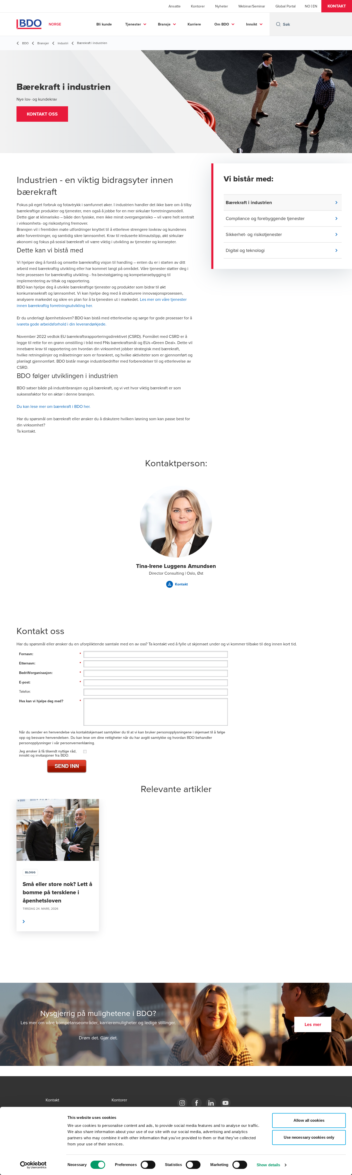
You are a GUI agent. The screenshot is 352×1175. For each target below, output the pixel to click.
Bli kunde (104, 24)
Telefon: (25, 692)
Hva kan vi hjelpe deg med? (50, 701)
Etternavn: (50, 663)
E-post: (50, 682)
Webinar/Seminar (251, 6)
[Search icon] (278, 24)
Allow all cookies (309, 1120)
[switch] (148, 1165)
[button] (336, 6)
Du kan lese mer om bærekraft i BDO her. (53, 406)
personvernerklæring (77, 743)
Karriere (194, 24)
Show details (268, 1165)
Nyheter (221, 6)
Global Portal (285, 6)
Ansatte (175, 6)
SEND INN (67, 765)
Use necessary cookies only (309, 1137)
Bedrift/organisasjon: (50, 673)
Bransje (164, 24)
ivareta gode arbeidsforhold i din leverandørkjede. (61, 324)
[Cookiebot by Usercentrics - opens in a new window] (33, 1165)
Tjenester (133, 24)
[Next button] (343, 880)
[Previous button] (9, 880)
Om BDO (221, 24)
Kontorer (198, 6)
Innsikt (251, 24)
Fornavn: (50, 654)
